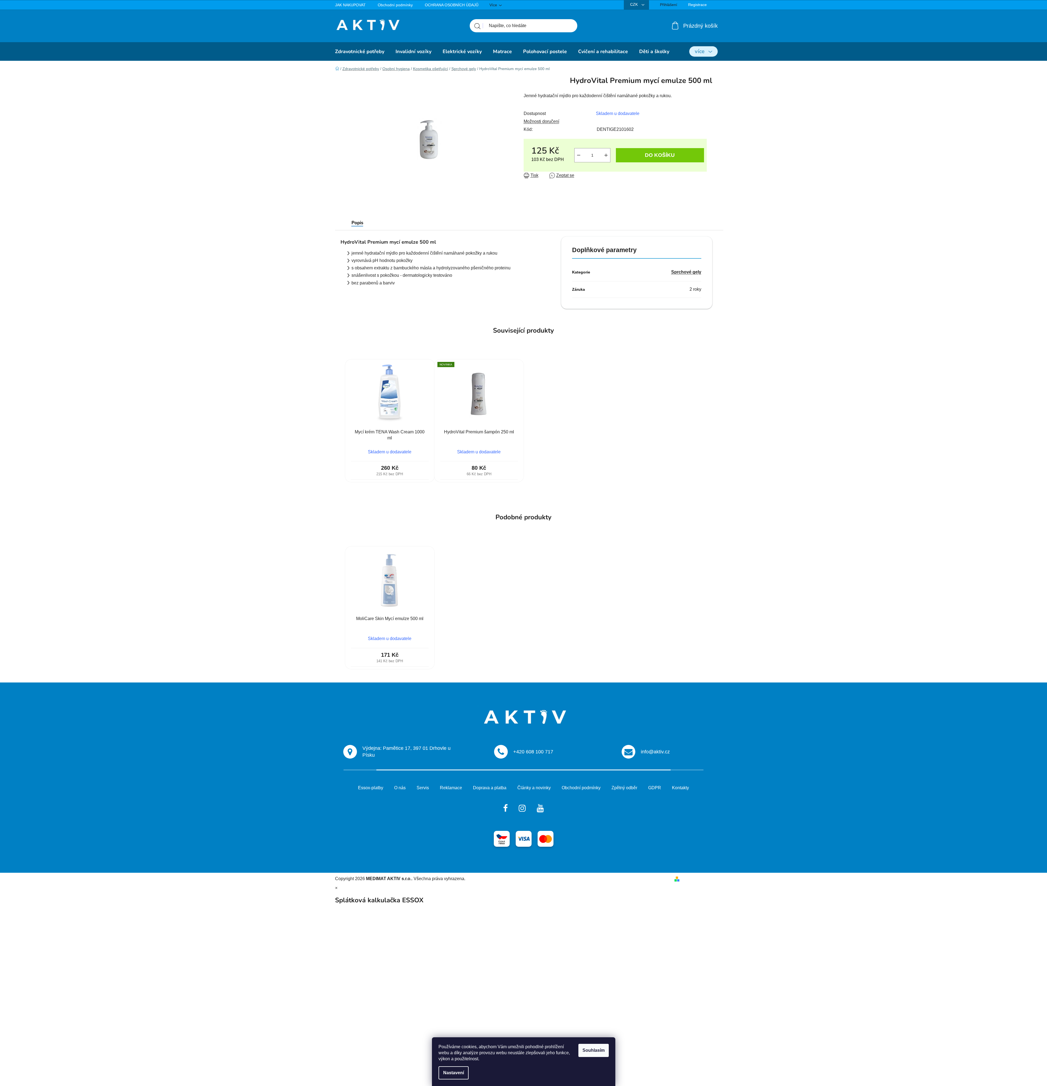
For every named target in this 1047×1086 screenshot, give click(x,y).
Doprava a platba (489, 787)
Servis (423, 787)
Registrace (697, 4)
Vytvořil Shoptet (697, 878)
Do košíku (660, 155)
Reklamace (451, 787)
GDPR (654, 787)
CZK (634, 4)
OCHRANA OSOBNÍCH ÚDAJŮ (451, 5)
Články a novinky (534, 787)
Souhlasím (593, 1050)
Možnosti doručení (541, 121)
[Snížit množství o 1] (579, 155)
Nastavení (453, 1072)
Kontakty (680, 787)
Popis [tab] (357, 223)
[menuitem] (360, 51)
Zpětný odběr (624, 787)
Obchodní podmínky (395, 5)
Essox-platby (370, 787)
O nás (400, 787)
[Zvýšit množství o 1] (606, 155)
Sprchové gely (686, 272)
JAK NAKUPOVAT (350, 5)
